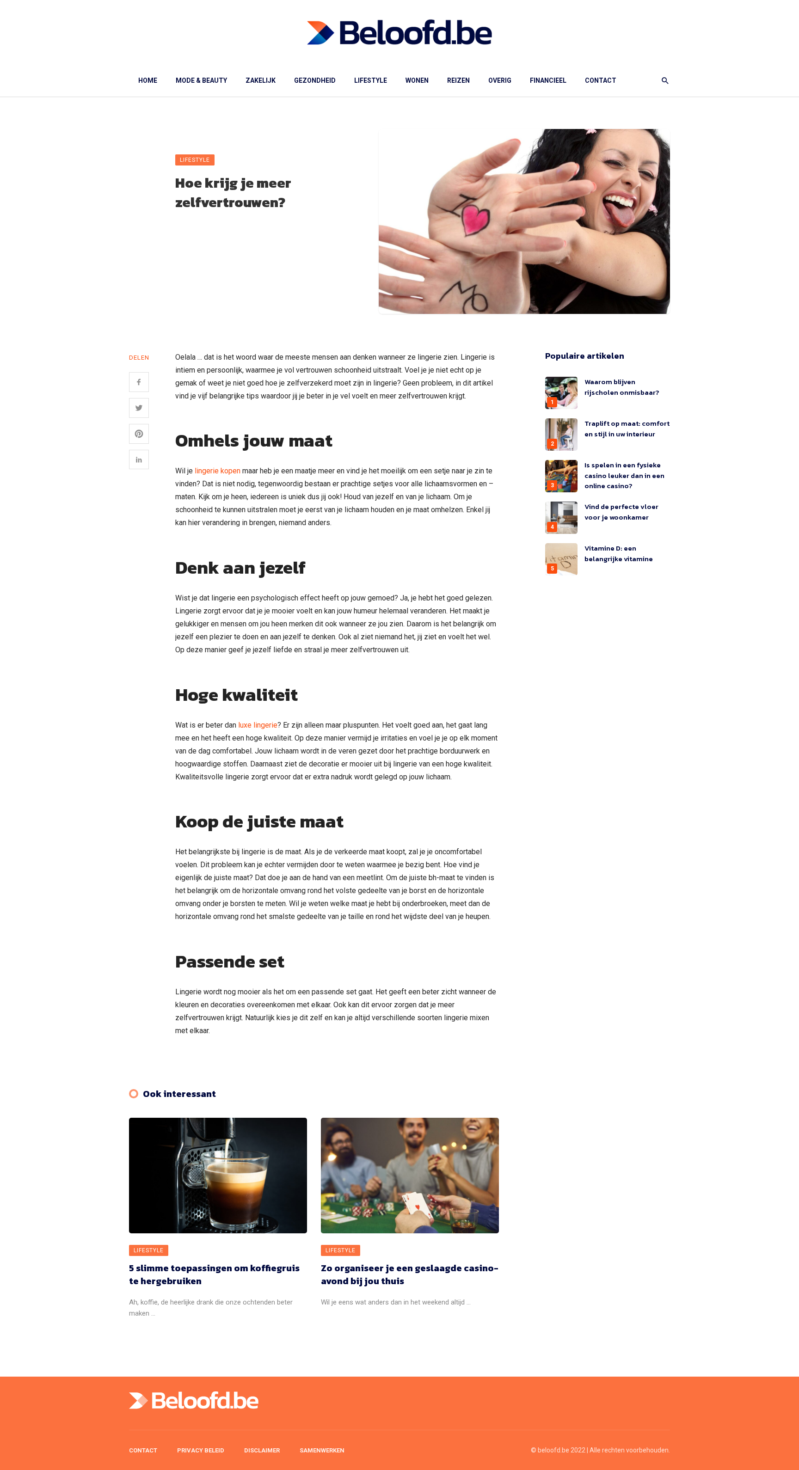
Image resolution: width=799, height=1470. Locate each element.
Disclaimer (262, 1450)
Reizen (458, 80)
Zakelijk (261, 80)
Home (147, 80)
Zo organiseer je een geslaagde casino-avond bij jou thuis (409, 1274)
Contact (600, 80)
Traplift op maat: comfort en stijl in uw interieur (627, 428)
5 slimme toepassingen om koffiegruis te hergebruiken (214, 1274)
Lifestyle (370, 80)
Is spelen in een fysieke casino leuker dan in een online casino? (624, 475)
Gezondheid (315, 80)
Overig (499, 80)
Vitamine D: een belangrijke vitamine (618, 553)
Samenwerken (322, 1450)
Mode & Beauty (201, 80)
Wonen (417, 80)
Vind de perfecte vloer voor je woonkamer (621, 511)
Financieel (548, 80)
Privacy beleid (200, 1450)
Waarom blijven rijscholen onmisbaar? (622, 387)
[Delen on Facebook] (139, 382)
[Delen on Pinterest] (139, 434)
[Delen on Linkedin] (139, 460)
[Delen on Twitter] (139, 408)
